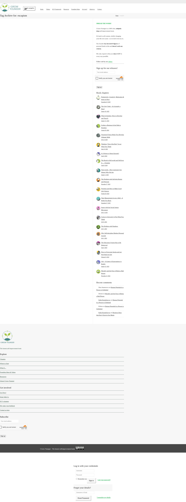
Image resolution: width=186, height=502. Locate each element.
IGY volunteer (4, 401)
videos (110, 61)
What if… (3, 368)
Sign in (91, 480)
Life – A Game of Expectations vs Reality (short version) (15, 100)
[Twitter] (1, 2)
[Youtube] (12, 2)
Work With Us (4, 397)
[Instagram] (15, 2)
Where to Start (4, 363)
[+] (15, 40)
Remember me (82, 479)
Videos (48, 9)
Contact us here (4, 410)
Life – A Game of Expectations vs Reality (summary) (46, 47)
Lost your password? (104, 480)
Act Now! (3, 393)
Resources (66, 9)
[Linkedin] (8, 2)
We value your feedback (7, 406)
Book (42, 9)
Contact (99, 9)
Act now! (84, 9)
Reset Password (83, 498)
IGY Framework (56, 9)
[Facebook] (5, 2)
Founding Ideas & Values (8, 372)
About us (92, 9)
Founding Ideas (75, 9)
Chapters (2, 359)
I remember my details (103, 497)
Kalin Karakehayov (104, 300)
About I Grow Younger (7, 381)
